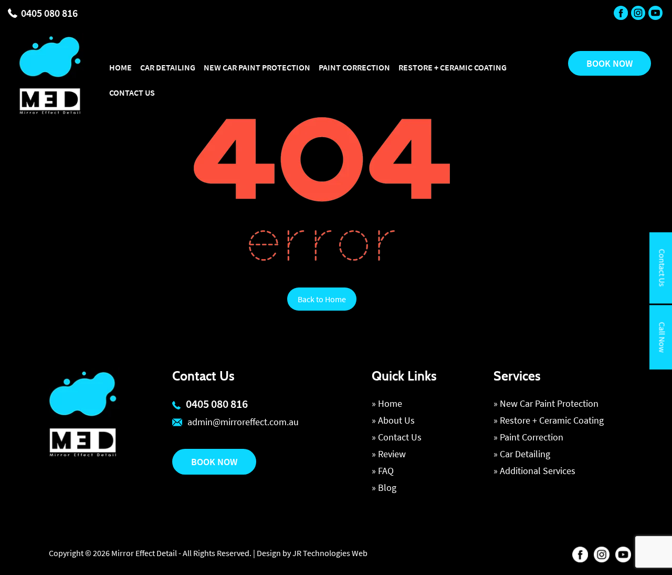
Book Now (214, 462)
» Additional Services (534, 471)
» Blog (384, 487)
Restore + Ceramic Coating (452, 67)
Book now (609, 63)
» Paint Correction (528, 437)
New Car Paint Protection (257, 67)
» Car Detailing (522, 454)
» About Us (393, 420)
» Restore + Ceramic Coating (549, 420)
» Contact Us (397, 437)
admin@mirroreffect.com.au (243, 422)
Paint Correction (354, 67)
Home (120, 67)
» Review (389, 454)
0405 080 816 (49, 12)
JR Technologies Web (330, 553)
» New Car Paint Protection (546, 403)
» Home (387, 403)
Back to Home (322, 299)
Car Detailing (167, 67)
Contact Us (132, 92)
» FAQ (383, 471)
